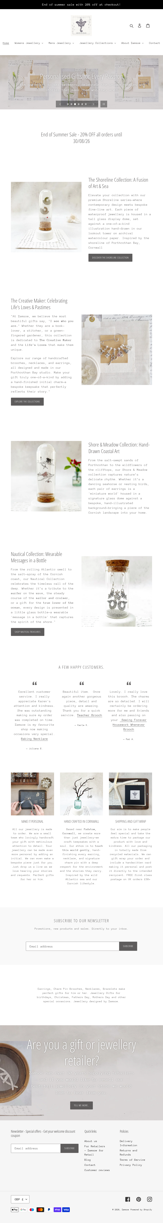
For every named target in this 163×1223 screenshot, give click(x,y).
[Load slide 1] (68, 104)
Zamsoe (125, 1210)
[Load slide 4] (79, 104)
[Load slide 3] (75, 104)
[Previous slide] (60, 104)
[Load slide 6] (86, 104)
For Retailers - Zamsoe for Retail (94, 1150)
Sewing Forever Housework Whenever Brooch (130, 724)
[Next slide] (93, 104)
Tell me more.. (81, 1105)
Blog (87, 1159)
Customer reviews (97, 1170)
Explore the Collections (27, 401)
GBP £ (19, 1199)
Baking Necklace (34, 738)
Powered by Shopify (141, 1210)
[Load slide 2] (72, 104)
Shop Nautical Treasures (28, 632)
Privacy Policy (131, 1164)
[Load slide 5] (82, 104)
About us (90, 1141)
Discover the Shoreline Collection (110, 257)
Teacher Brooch (89, 715)
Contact (90, 1164)
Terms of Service (132, 1159)
